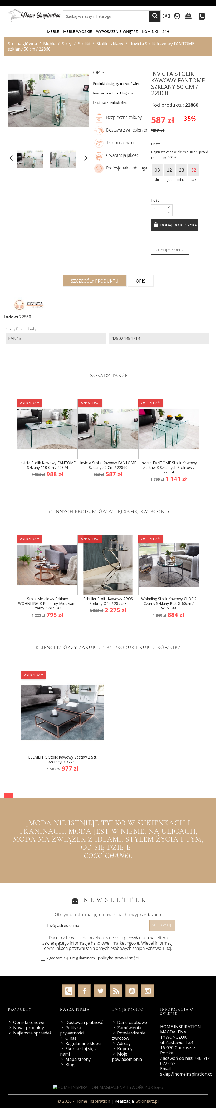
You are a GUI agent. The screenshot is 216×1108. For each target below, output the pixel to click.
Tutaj (166, 948)
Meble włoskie (77, 31)
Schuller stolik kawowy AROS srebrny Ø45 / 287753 (108, 601)
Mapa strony (78, 1059)
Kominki (150, 31)
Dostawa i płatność (84, 1022)
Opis (140, 281)
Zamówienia (129, 1028)
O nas (71, 1038)
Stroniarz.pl (147, 1101)
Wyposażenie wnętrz (117, 31)
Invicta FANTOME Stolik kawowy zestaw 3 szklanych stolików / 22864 (169, 467)
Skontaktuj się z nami (78, 1051)
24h (165, 31)
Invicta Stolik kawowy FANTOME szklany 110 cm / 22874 (47, 465)
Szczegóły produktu (95, 281)
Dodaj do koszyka (178, 224)
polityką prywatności (118, 958)
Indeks (11, 316)
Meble (53, 31)
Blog (70, 1064)
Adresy (124, 1043)
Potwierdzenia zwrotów (128, 1035)
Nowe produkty (28, 1028)
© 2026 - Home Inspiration (84, 1101)
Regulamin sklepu (83, 1043)
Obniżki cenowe (28, 1022)
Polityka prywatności (72, 1030)
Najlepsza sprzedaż (32, 1033)
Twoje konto (128, 1009)
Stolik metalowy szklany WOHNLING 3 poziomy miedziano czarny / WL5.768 (47, 603)
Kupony (124, 1049)
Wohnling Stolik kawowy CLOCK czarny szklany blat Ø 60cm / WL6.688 (168, 603)
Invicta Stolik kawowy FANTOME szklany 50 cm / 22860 (108, 465)
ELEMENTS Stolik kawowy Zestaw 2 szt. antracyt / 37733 (62, 759)
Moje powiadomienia (127, 1056)
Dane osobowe (132, 1022)
